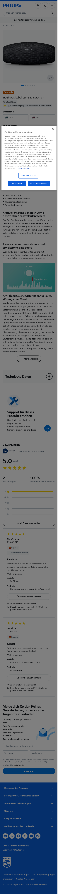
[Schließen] (51, 129)
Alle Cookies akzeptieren (38, 185)
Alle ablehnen (16, 185)
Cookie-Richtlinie (17, 170)
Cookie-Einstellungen (27, 177)
